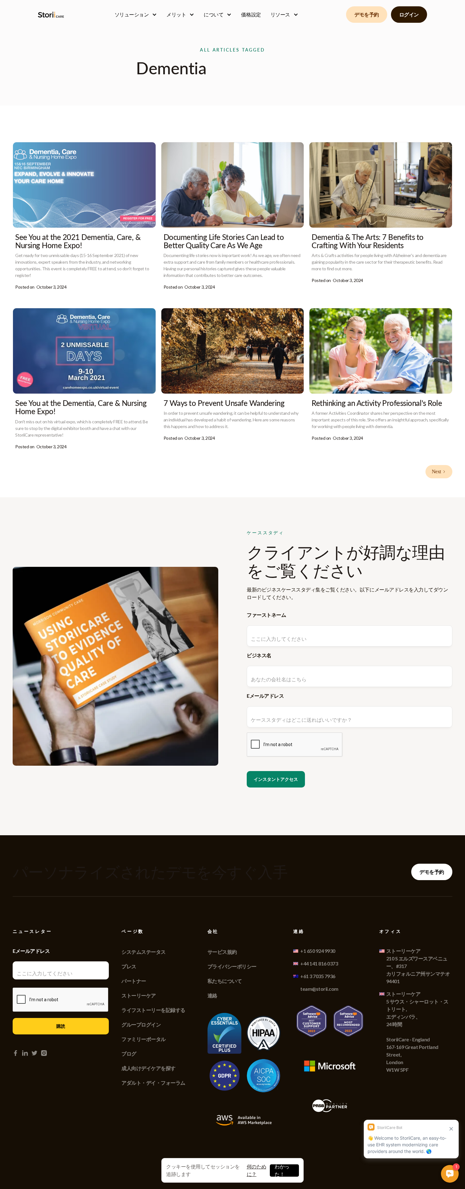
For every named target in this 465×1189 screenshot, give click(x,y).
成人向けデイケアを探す (148, 1068)
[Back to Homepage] (52, 14)
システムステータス (143, 952)
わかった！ (282, 1170)
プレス (128, 966)
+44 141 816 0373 (319, 963)
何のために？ (256, 1170)
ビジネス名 (259, 655)
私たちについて (225, 981)
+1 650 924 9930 (317, 951)
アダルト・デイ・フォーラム (153, 1083)
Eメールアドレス (265, 696)
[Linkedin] (25, 1053)
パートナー (133, 981)
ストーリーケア (138, 995)
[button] (136, 14)
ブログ (128, 1054)
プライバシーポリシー (232, 966)
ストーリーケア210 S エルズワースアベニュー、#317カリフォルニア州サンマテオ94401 (418, 966)
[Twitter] (34, 1053)
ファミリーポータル (143, 1039)
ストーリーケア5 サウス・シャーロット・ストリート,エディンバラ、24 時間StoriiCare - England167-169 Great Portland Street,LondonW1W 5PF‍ (417, 1032)
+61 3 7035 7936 (317, 976)
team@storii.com (319, 989)
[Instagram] (44, 1053)
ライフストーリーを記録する (153, 1010)
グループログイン (141, 1024)
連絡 (212, 995)
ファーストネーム (266, 615)
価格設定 (251, 14)
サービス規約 (222, 952)
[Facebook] (15, 1053)
